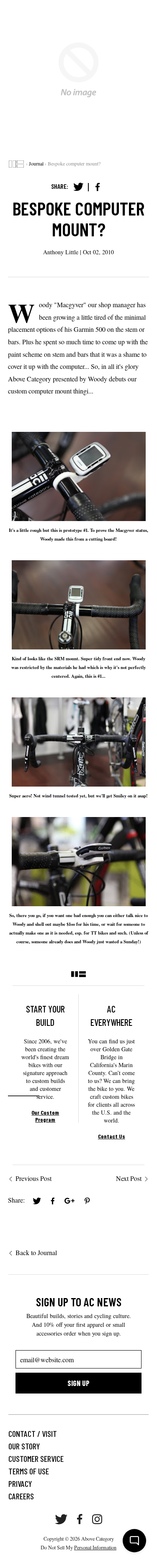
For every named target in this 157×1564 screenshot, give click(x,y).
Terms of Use (28, 1471)
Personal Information (95, 1547)
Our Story (24, 1446)
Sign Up (78, 1383)
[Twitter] (78, 187)
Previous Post (33, 1178)
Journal (36, 163)
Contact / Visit (32, 1433)
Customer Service (36, 1458)
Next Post (129, 1178)
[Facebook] (97, 187)
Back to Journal (36, 1252)
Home (16, 164)
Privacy (20, 1483)
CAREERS (21, 1496)
